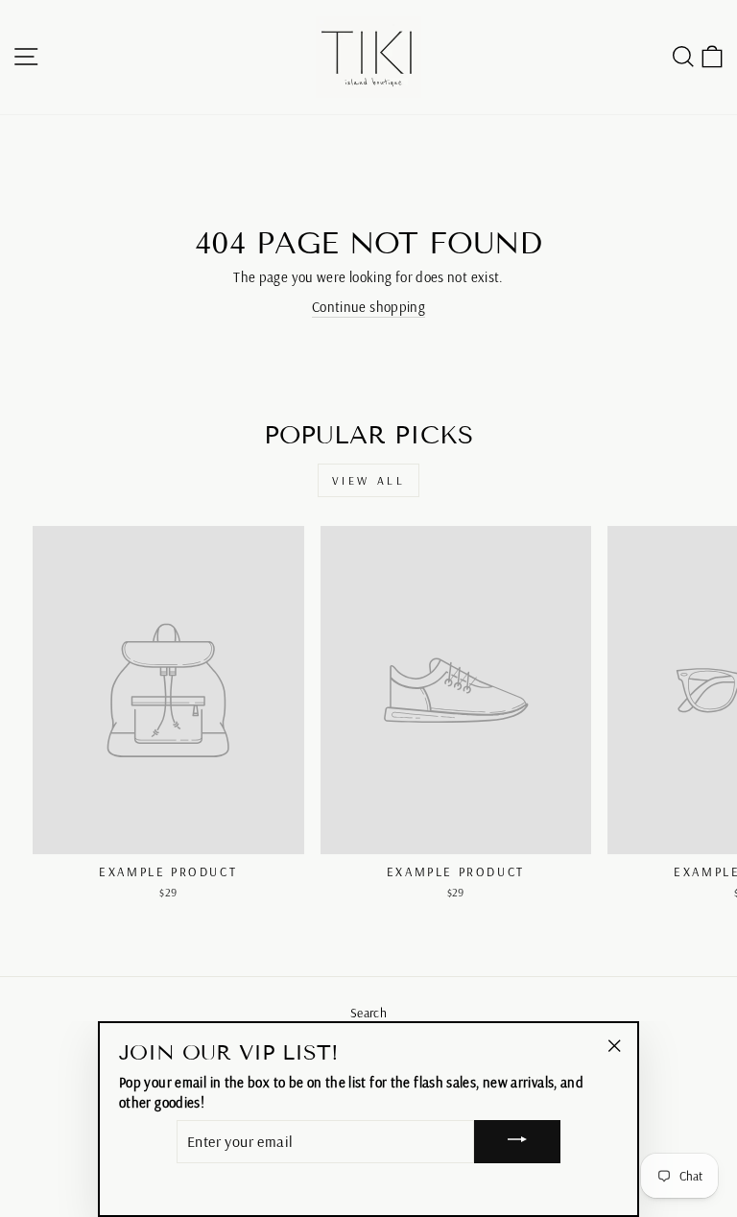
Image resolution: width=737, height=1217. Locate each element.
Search (368, 1012)
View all (369, 480)
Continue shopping (368, 307)
